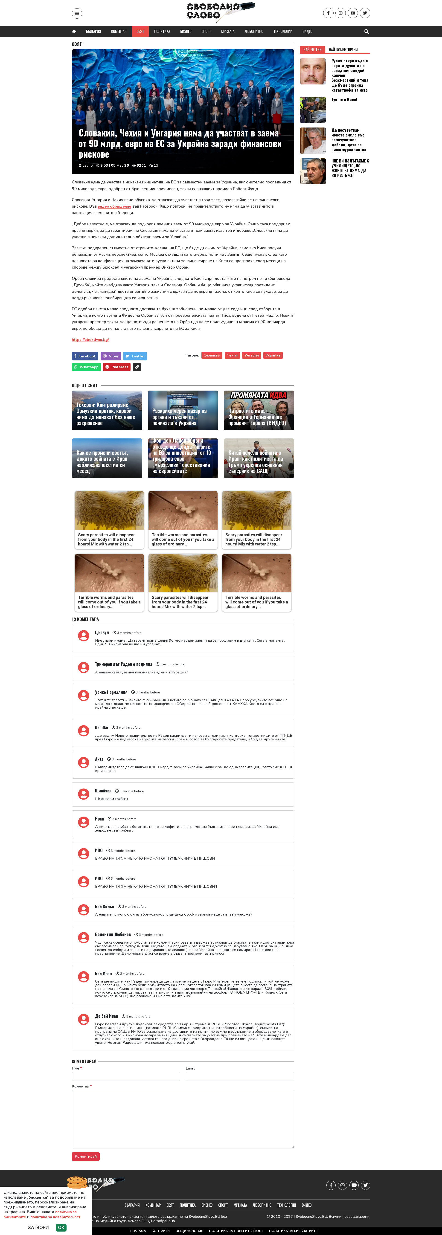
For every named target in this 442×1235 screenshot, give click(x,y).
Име (77, 1068)
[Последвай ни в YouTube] (353, 13)
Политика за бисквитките (293, 1231)
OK (61, 1228)
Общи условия (189, 1231)
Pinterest (119, 367)
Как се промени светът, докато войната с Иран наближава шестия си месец (102, 461)
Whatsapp (89, 367)
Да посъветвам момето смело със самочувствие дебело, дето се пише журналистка (349, 139)
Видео (307, 31)
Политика (162, 31)
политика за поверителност (55, 1217)
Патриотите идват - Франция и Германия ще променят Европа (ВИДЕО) (257, 416)
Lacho (87, 165)
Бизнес (185, 31)
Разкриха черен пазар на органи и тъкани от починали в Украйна (179, 416)
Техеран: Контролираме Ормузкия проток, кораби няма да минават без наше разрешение (105, 413)
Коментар (118, 31)
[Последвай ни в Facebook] (328, 13)
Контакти (161, 1231)
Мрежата (228, 31)
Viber (114, 356)
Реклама (138, 1231)
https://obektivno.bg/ (90, 339)
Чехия (232, 355)
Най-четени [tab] (312, 49)
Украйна (273, 355)
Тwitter (138, 356)
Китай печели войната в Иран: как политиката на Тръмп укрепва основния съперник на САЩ (255, 461)
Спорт (206, 31)
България (93, 31)
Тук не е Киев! (344, 99)
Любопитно (254, 31)
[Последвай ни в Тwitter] (365, 13)
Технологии (282, 31)
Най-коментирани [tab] (343, 49)
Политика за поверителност (236, 1231)
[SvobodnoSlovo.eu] (98, 1185)
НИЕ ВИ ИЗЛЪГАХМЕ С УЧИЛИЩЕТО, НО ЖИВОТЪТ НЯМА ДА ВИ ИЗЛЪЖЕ (350, 168)
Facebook (87, 356)
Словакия (212, 355)
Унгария (251, 355)
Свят (140, 31)
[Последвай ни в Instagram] (340, 13)
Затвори (38, 1228)
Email (190, 1068)
